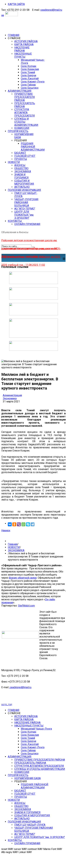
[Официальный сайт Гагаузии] (33, 336)
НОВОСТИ (14, 547)
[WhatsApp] (23, 524)
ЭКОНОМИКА (16, 550)
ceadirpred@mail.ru (51, 9)
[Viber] (19, 524)
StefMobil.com (26, 605)
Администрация (12, 395)
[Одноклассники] (14, 524)
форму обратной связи (23, 577)
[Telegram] (32, 524)
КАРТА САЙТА (16, 4)
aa (2, 15)
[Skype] (28, 524)
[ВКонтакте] (10, 524)
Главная (12, 544)
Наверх (5, 530)
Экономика (10, 398)
